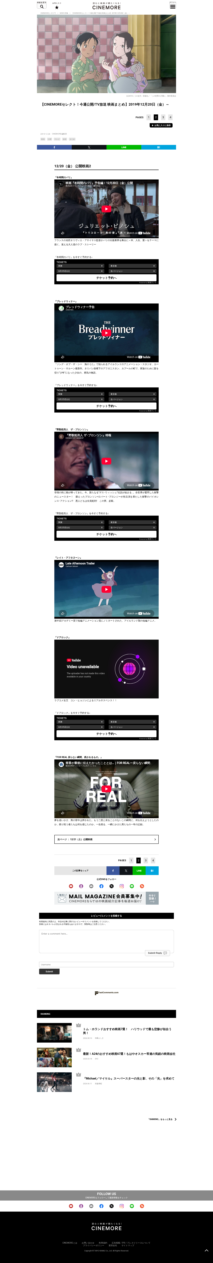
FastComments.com (108, 992)
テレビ (57, 139)
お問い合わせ (88, 1243)
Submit (49, 971)
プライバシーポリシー (93, 1245)
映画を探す (42, 5)
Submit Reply (155, 953)
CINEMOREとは (69, 1243)
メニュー (173, 5)
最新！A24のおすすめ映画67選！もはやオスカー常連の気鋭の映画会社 (129, 1054)
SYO (96, 1059)
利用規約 (43, 921)
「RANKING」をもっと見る (160, 1119)
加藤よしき (99, 1038)
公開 (49, 139)
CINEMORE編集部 (59, 134)
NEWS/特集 (64, 13)
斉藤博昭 (98, 1084)
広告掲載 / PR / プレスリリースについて (131, 1243)
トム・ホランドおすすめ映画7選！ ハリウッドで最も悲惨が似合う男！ (127, 1031)
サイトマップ (128, 1245)
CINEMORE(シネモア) (48, 13)
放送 (64, 139)
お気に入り (56, 5)
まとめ (72, 139)
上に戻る (206, 1251)
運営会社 (113, 1245)
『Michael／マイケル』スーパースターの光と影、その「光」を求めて (128, 1078)
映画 (43, 139)
